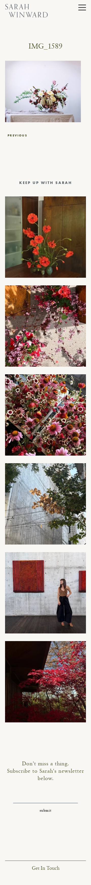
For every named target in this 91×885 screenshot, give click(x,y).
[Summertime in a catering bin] (45, 415)
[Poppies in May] (45, 237)
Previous (17, 135)
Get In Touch (45, 868)
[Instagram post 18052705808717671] (45, 504)
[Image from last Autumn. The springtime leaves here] (45, 681)
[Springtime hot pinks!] (45, 326)
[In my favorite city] (45, 592)
